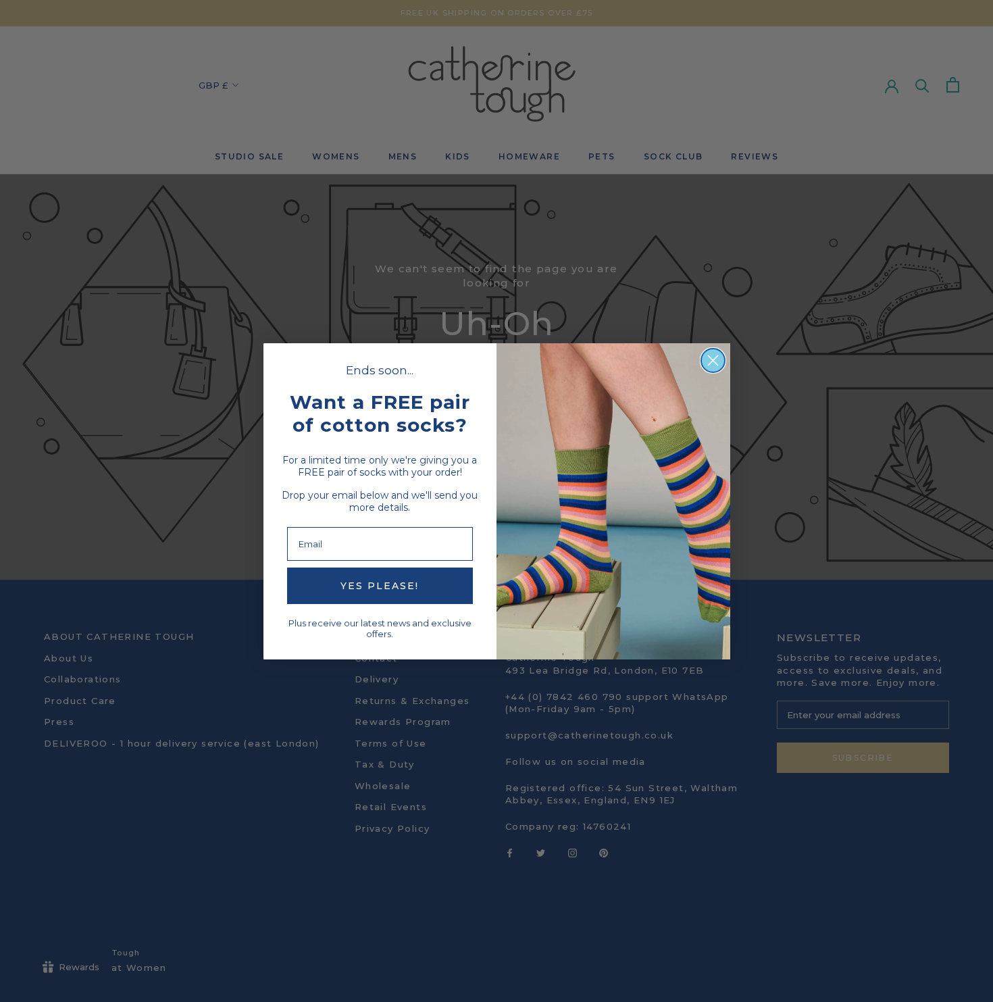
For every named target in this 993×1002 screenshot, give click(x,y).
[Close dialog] (713, 360)
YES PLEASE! (379, 586)
